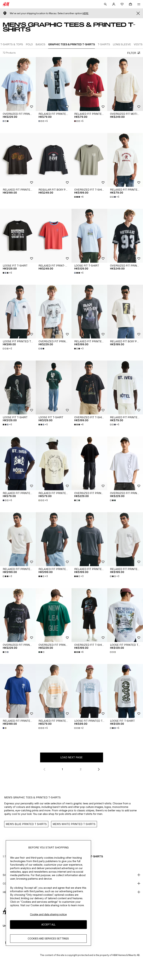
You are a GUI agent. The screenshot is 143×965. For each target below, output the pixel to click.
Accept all (48, 924)
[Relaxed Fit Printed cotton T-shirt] (18, 160)
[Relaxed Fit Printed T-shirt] (54, 84)
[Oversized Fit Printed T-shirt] (125, 236)
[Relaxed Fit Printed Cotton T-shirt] (89, 312)
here (85, 13)
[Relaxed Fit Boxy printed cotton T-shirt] (125, 312)
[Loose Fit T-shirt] (18, 236)
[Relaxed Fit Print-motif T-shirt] (54, 236)
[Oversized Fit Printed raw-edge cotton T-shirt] (18, 84)
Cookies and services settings (48, 938)
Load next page (71, 757)
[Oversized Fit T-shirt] (89, 160)
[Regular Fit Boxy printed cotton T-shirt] (54, 160)
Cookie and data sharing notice (48, 914)
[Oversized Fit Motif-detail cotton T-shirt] (125, 84)
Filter (131, 52)
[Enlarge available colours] (6, 121)
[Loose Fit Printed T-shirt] (18, 312)
